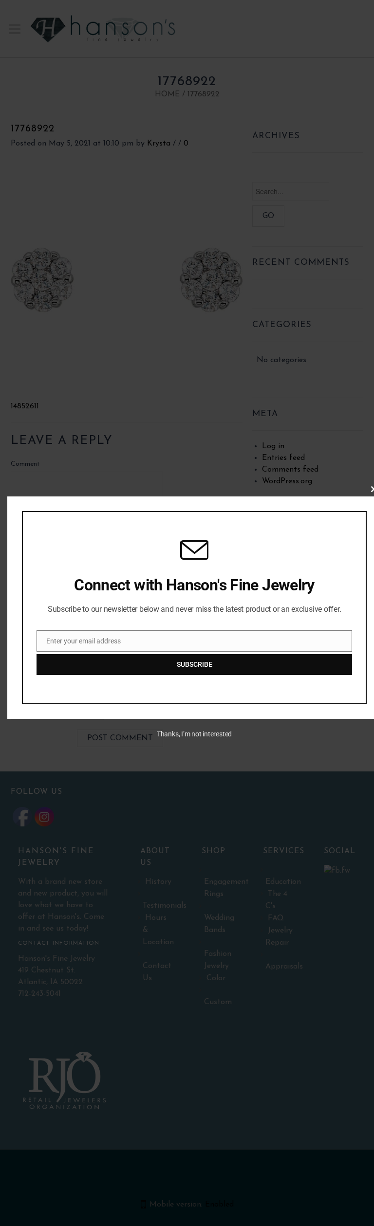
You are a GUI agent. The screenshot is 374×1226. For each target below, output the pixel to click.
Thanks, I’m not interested (194, 734)
